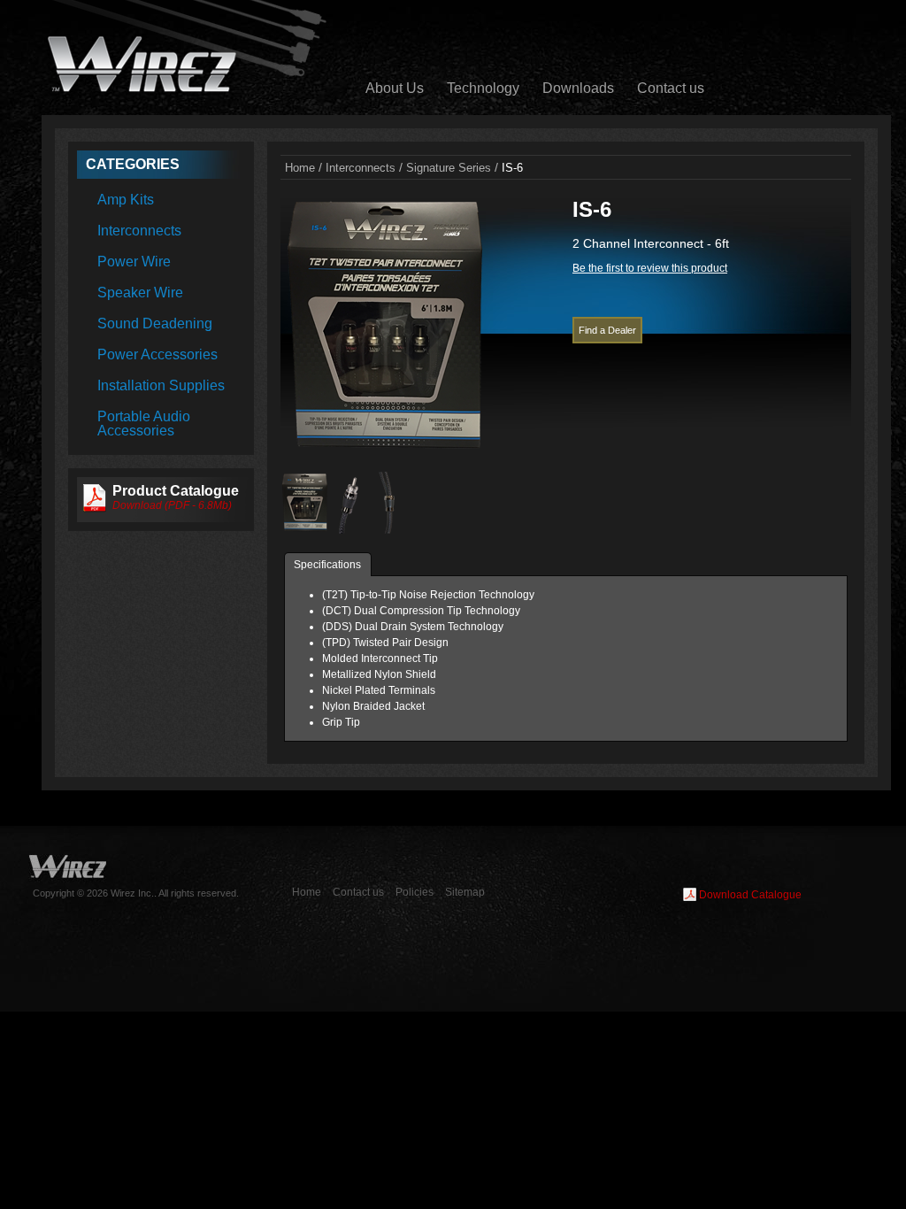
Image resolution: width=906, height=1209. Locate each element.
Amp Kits (125, 199)
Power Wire (134, 261)
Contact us (670, 88)
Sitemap (465, 892)
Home (306, 892)
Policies (414, 892)
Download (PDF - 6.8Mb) (172, 505)
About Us (394, 88)
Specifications (327, 564)
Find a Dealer (607, 330)
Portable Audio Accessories (143, 423)
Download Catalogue (750, 895)
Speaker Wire (140, 292)
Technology (483, 88)
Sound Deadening (154, 323)
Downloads (578, 88)
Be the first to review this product (649, 268)
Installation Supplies (161, 385)
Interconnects (139, 230)
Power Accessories (157, 354)
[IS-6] (387, 455)
